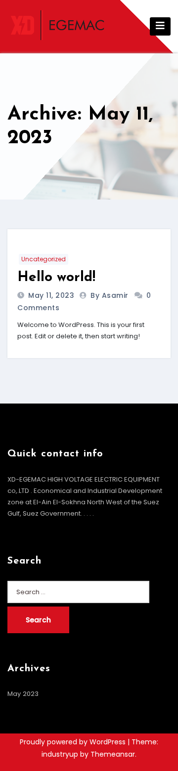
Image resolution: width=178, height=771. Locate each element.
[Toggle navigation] (160, 26)
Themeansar (112, 754)
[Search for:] (78, 592)
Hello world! (56, 277)
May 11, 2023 (50, 295)
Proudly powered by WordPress (74, 742)
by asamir (110, 295)
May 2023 (23, 693)
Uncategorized (43, 259)
